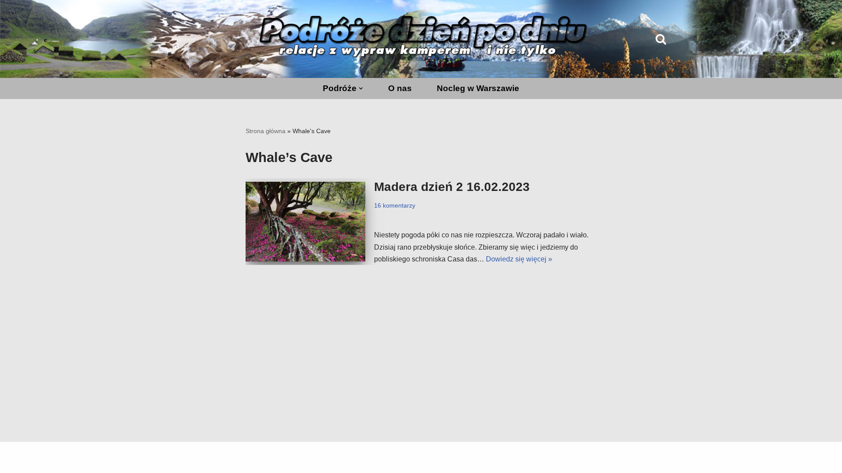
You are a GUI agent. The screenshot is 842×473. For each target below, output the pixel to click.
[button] (361, 88)
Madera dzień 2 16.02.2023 (452, 187)
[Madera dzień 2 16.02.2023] (305, 221)
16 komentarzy (394, 205)
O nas (400, 88)
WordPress (249, 462)
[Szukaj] (661, 39)
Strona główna (265, 130)
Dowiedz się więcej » (519, 259)
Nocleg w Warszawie (478, 88)
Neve (179, 462)
